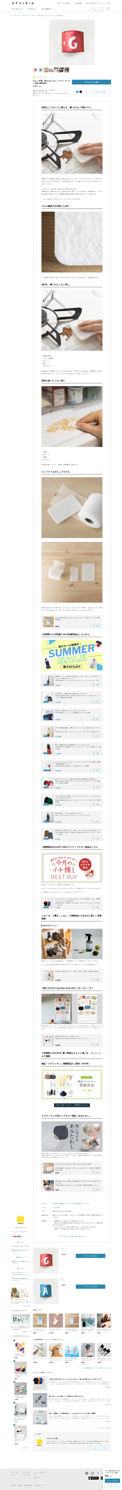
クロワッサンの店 (29, 15)
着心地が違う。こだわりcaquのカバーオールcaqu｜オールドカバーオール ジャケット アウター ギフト (72, 814)
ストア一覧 (21, 15)
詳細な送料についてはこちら (19, 1250)
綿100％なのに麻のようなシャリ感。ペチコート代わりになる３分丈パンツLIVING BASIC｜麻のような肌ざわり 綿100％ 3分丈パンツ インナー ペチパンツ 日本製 (77, 832)
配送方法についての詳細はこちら (20, 1261)
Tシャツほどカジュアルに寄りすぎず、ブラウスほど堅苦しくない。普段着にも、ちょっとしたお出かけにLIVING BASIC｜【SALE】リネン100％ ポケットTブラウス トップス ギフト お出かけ (77, 902)
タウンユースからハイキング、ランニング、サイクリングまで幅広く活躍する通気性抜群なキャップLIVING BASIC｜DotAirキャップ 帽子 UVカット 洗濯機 (78, 764)
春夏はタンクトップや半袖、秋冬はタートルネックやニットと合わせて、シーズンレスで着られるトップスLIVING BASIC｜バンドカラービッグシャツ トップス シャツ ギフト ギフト (78, 678)
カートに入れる (113, 1480)
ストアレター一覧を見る (104, 1428)
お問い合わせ (36, 1477)
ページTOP (62, 1462)
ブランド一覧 (26, 1472)
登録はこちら (26, 1331)
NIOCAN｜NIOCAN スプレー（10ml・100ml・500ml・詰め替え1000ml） (77, 971)
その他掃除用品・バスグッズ (81, 1203)
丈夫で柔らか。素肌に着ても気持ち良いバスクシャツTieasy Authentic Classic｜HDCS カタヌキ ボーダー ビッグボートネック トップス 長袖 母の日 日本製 (77, 695)
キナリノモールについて (39, 1472)
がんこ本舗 (56, 1207)
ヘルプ (35, 1475)
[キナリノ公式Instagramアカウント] (92, 1473)
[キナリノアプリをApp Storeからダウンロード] (94, 1479)
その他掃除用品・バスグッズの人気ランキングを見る (97, 1368)
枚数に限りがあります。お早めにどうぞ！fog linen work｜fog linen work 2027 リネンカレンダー (71, 1037)
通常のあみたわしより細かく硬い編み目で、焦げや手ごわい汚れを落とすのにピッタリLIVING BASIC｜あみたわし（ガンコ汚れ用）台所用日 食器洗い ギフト (78, 1183)
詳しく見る (27, 1306)
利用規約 (19, 1485)
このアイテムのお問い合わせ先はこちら (73, 1236)
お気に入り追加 (113, 1486)
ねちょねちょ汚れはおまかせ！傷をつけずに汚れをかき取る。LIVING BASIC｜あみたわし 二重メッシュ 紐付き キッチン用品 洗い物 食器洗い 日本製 (77, 1167)
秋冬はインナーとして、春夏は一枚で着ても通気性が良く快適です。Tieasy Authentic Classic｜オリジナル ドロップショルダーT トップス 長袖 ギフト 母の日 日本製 (77, 781)
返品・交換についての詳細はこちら (20, 1278)
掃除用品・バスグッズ (65, 1203)
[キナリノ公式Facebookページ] (87, 1473)
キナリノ (13, 1475)
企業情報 (13, 1485)
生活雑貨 (55, 1203)
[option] (72, 42)
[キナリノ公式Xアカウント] (98, 1473)
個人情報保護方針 (28, 1485)
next (108, 42)
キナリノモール (14, 15)
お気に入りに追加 (101, 91)
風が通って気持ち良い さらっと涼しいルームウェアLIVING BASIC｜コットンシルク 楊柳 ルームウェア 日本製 (72, 711)
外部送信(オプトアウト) (40, 1485)
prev (35, 42)
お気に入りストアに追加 (100, 1448)
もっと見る (25, 1447)
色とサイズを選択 (93, 82)
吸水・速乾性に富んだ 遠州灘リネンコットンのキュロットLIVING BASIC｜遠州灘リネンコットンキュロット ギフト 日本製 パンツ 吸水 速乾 (78, 747)
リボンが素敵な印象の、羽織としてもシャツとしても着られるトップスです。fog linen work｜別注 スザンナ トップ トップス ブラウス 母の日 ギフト (77, 730)
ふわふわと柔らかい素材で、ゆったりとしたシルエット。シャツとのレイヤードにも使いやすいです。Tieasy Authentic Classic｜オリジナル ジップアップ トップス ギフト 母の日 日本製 (78, 799)
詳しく (96, 626)
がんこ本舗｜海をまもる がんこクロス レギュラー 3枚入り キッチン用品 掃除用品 (77, 618)
